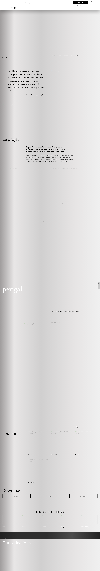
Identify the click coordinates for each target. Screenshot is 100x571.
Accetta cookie (80, 2)
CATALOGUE (16, 496)
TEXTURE (50, 496)
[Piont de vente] (99, 285)
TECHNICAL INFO (83, 496)
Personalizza (79, 5)
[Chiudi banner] (91, 1)
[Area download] (99, 283)
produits (4, 538)
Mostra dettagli (23, 7)
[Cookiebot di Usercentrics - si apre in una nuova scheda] (13, 8)
